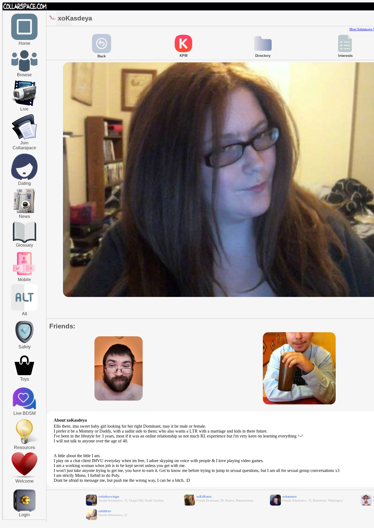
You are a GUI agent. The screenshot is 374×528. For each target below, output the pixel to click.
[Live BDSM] (24, 399)
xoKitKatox (204, 496)
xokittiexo (104, 511)
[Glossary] (24, 233)
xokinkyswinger (108, 496)
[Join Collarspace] (24, 127)
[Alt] (24, 309)
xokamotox (289, 496)
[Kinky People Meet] (24, 179)
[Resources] (24, 443)
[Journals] (24, 213)
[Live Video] (24, 105)
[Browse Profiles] (24, 276)
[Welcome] (24, 477)
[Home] (24, 39)
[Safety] (24, 344)
